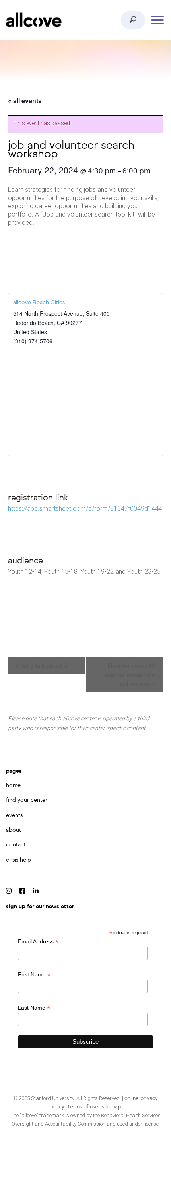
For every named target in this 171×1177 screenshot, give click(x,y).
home (13, 785)
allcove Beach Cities (39, 302)
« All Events (25, 100)
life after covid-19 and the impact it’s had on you (129, 674)
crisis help (18, 860)
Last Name (34, 1008)
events (14, 815)
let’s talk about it (44, 665)
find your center (26, 800)
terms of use (83, 1107)
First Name (34, 974)
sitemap (111, 1107)
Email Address (38, 941)
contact (16, 845)
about (13, 830)
